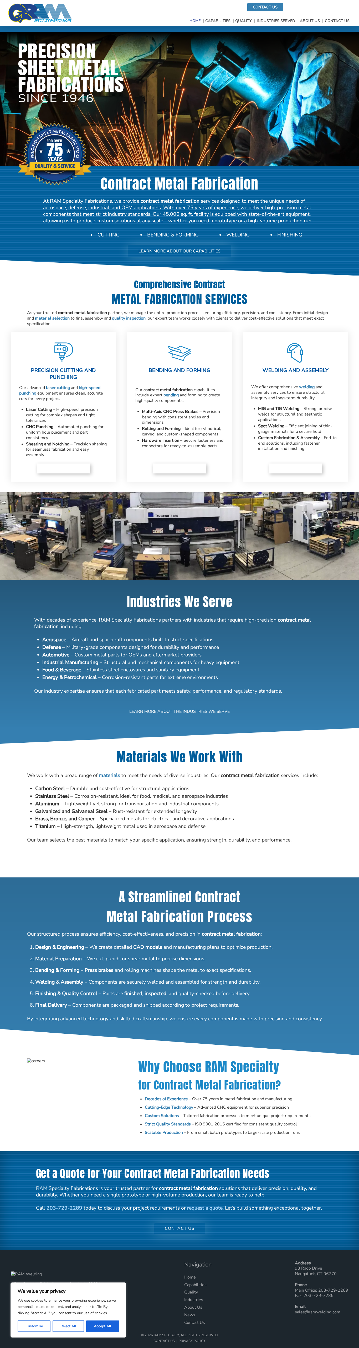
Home (195, 20)
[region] (68, 1310)
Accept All (102, 1326)
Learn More (63, 468)
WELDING (238, 234)
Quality (243, 20)
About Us (310, 20)
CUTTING (109, 234)
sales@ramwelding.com (317, 1312)
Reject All (68, 1326)
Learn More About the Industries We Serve (179, 711)
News (189, 1315)
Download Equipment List (318, 7)
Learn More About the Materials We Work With (180, 861)
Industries (193, 1300)
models (154, 947)
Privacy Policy (192, 1341)
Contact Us (265, 7)
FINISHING (289, 234)
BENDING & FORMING (173, 234)
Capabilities (217, 20)
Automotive (55, 654)
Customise (34, 1326)
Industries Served (276, 20)
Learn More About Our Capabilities (179, 251)
